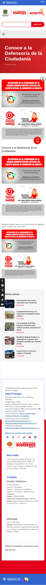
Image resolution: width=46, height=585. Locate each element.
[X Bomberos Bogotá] (2, 290)
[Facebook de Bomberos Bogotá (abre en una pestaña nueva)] (7, 437)
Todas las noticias (11, 64)
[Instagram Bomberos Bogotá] (2, 285)
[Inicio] (23, 12)
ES (43, 2)
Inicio (6, 64)
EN (41, 2)
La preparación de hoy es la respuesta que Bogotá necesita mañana (28, 314)
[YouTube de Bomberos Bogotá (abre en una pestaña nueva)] (29, 437)
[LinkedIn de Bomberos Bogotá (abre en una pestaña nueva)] (35, 437)
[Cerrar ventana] (42, 79)
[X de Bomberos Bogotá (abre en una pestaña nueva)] (13, 437)
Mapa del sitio (10, 550)
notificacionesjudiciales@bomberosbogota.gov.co (22, 428)
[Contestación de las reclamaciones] (23, 157)
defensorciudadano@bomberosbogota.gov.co (21, 423)
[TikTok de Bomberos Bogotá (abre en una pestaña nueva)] (24, 437)
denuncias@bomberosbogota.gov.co (18, 421)
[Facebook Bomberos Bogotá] (2, 280)
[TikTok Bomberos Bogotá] (2, 299)
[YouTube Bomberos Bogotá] (2, 304)
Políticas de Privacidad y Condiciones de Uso (21, 546)
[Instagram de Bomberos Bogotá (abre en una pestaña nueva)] (18, 437)
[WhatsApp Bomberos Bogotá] (2, 295)
